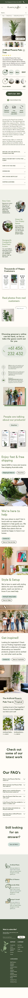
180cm (17, 72)
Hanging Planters (12, 964)
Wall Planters (13, 962)
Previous (2, 44)
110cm (5, 72)
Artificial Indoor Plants (13, 968)
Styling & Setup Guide (9, 596)
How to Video (7, 600)
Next (25, 44)
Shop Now (14, 425)
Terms (11, 954)
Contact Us (6, 538)
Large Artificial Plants (13, 977)
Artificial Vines (13, 981)
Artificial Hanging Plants (13, 974)
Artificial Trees (13, 979)
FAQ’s (11, 947)
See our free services (9, 542)
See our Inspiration (18, 659)
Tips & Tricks (20, 947)
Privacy (12, 952)
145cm (11, 72)
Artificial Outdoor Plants (13, 971)
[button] (7, 55)
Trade (19, 949)
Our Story (20, 945)
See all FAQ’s (14, 844)
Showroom (20, 951)
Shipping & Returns (8, 472)
